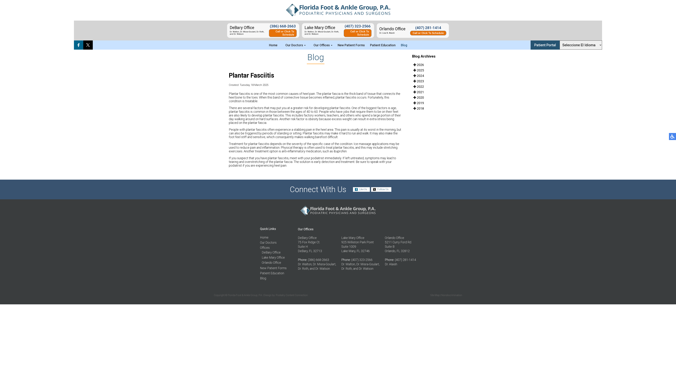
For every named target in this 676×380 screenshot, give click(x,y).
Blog (404, 45)
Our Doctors (294, 45)
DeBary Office (271, 252)
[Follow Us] (88, 45)
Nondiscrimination (451, 295)
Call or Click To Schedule (285, 33)
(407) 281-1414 (428, 28)
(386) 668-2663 (283, 26)
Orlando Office (271, 262)
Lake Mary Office (273, 257)
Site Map (435, 295)
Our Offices (322, 45)
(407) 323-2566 (358, 26)
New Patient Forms (351, 45)
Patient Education (383, 45)
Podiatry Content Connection (292, 295)
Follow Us (383, 189)
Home (273, 45)
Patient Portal (545, 45)
